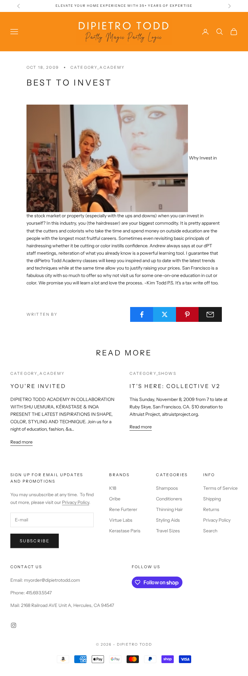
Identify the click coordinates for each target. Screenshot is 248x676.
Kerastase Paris (124, 531)
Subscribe (34, 540)
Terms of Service (220, 488)
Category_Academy (97, 67)
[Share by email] (210, 314)
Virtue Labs (120, 520)
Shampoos (167, 488)
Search (210, 531)
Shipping (212, 499)
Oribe (114, 499)
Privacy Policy (75, 502)
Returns (211, 509)
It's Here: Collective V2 (174, 386)
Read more (21, 442)
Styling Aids (168, 520)
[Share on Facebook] (141, 314)
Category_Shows (152, 373)
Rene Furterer (123, 509)
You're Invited (38, 386)
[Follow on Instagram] (13, 625)
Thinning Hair (169, 509)
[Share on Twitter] (164, 314)
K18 (112, 488)
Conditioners (169, 499)
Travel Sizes (168, 531)
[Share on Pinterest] (187, 314)
